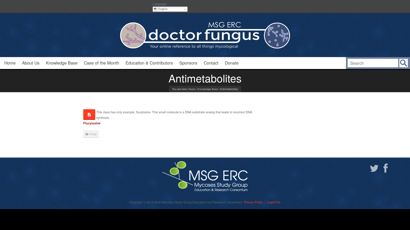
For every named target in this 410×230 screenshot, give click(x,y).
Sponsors (188, 63)
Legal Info (273, 202)
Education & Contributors (149, 63)
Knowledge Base (62, 63)
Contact (211, 63)
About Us (31, 63)
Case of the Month (101, 63)
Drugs (93, 134)
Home (10, 63)
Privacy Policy (253, 202)
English (162, 9)
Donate (232, 63)
